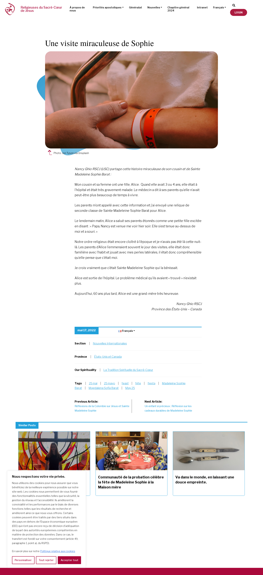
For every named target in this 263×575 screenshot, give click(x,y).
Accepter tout (69, 560)
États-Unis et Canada (108, 356)
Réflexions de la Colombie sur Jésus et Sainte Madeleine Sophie (102, 406)
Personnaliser (23, 560)
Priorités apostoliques (107, 7)
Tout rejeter (46, 560)
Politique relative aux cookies (57, 551)
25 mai (93, 383)
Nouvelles (153, 7)
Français (218, 7)
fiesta (151, 383)
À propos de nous (77, 9)
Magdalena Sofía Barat (104, 388)
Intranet (202, 7)
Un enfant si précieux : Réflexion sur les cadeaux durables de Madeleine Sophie (168, 406)
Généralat (135, 7)
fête (138, 383)
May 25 (130, 388)
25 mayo (109, 383)
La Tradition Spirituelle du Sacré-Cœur (128, 370)
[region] (46, 519)
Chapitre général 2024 (178, 9)
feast (125, 383)
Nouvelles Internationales (110, 343)
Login (239, 12)
